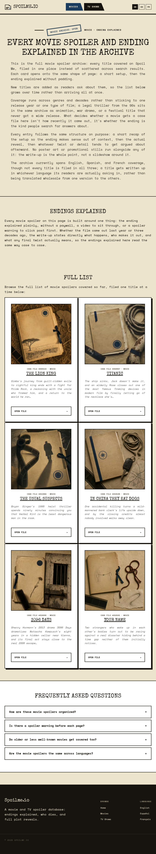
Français (145, 819)
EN (135, 6)
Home (103, 808)
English (144, 808)
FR (148, 6)
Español (144, 813)
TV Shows (93, 6)
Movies (73, 6)
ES (142, 6)
